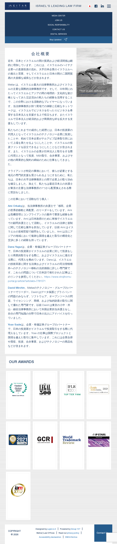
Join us (58, 20)
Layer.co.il (51, 529)
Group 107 (75, 529)
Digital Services (58, 34)
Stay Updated (55, 40)
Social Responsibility (58, 25)
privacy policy (73, 533)
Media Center (58, 16)
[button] (89, 6)
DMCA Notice (71, 537)
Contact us (58, 29)
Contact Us (102, 533)
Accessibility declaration (50, 537)
